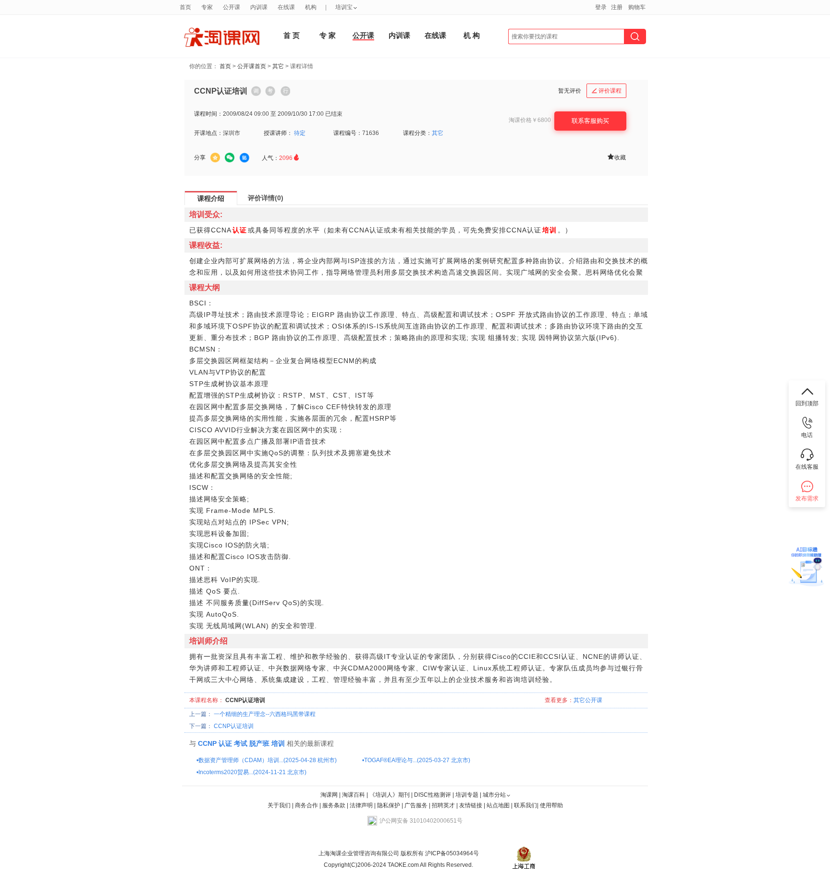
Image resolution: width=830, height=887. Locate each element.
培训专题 (466, 794)
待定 (299, 133)
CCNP (207, 743)
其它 (278, 66)
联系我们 (525, 805)
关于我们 (279, 805)
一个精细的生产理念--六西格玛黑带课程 (265, 714)
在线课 (435, 35)
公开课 (363, 35)
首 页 (291, 35)
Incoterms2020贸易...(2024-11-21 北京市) (252, 772)
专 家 (327, 35)
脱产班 (259, 743)
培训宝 (344, 7)
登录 (601, 7)
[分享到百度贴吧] (244, 158)
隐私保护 (389, 805)
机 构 (472, 35)
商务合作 (306, 805)
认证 (225, 743)
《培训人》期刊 (389, 794)
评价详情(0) (265, 198)
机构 (311, 7)
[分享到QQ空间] (215, 157)
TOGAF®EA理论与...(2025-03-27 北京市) (417, 760)
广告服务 (415, 805)
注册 (616, 7)
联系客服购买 (590, 120)
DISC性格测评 (432, 794)
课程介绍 (210, 198)
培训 (278, 743)
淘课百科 (353, 794)
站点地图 (499, 805)
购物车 (637, 7)
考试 (240, 743)
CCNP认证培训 (234, 726)
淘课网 (329, 794)
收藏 (616, 157)
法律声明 (361, 805)
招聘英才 (443, 805)
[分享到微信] (229, 157)
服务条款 (334, 805)
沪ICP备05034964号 (451, 853)
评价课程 (607, 90)
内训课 (399, 35)
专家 (207, 7)
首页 (225, 66)
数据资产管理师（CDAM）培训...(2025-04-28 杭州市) (267, 760)
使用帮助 (551, 805)
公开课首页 (251, 66)
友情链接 (470, 805)
